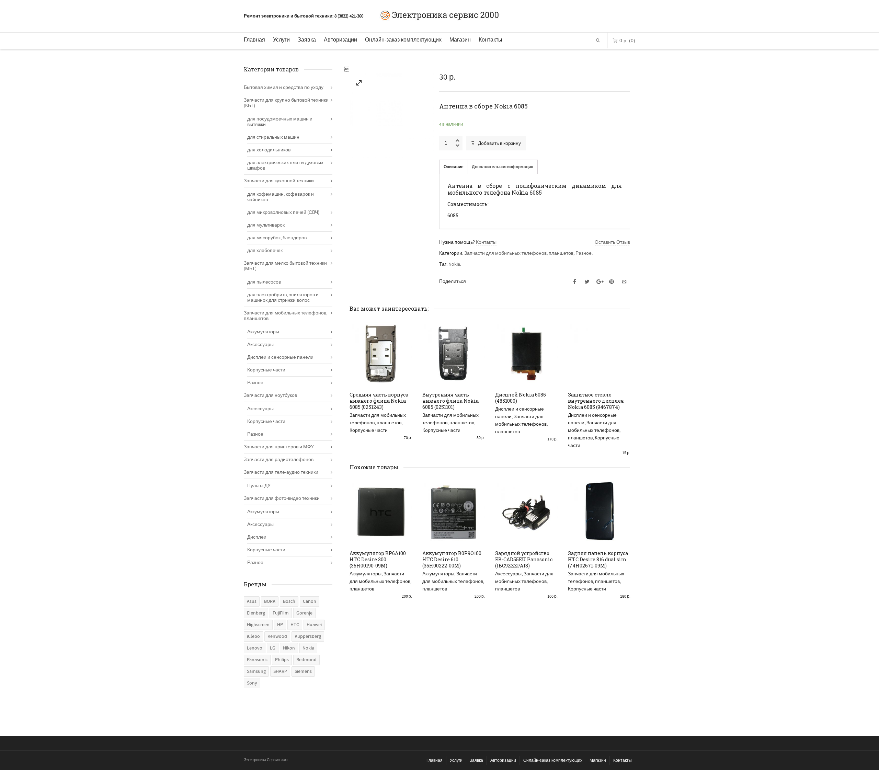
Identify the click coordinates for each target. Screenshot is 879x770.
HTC (294, 625)
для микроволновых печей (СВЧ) (283, 212)
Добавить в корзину (499, 143)
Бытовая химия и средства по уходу (283, 87)
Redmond (306, 660)
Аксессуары (508, 574)
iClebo (253, 636)
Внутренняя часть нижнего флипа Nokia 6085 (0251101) (450, 400)
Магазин (460, 40)
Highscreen (258, 625)
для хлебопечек (265, 251)
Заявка (307, 40)
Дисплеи (256, 537)
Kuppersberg (308, 636)
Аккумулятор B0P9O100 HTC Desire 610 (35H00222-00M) (451, 559)
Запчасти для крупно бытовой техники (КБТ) (286, 103)
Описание (454, 167)
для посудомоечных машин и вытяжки (279, 122)
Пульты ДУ (259, 486)
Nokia (454, 264)
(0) (627, 40)
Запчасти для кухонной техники (279, 181)
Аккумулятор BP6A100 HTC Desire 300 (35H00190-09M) (378, 559)
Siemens (303, 671)
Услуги (281, 40)
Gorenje (304, 613)
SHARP (280, 671)
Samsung (256, 671)
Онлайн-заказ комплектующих (403, 40)
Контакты (490, 40)
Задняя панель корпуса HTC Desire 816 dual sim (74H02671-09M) (598, 559)
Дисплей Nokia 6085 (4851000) (520, 397)
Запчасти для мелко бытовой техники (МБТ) (285, 266)
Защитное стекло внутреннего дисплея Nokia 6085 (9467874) (596, 400)
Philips (282, 660)
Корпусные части (369, 430)
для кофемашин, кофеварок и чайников (280, 197)
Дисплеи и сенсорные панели (280, 357)
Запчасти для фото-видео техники (282, 498)
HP (280, 625)
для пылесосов (264, 282)
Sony (252, 683)
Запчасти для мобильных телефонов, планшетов (518, 253)
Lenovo (254, 648)
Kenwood (277, 636)
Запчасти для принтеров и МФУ (279, 447)
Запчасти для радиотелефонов (278, 460)
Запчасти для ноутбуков (270, 395)
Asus (251, 601)
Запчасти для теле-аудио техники (281, 472)
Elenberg (256, 613)
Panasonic (257, 660)
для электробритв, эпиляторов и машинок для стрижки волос (283, 297)
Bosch (289, 601)
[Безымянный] (359, 84)
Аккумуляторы (365, 574)
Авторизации (340, 40)
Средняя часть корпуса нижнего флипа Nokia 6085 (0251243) (379, 400)
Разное (583, 253)
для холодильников (268, 150)
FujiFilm (281, 613)
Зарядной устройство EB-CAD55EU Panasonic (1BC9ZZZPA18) (523, 559)
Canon (309, 601)
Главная (254, 40)
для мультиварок (266, 225)
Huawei (314, 625)
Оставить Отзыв (612, 242)
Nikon (289, 648)
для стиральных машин (273, 137)
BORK (269, 601)
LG (272, 648)
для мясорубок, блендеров (277, 238)
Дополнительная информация (502, 167)
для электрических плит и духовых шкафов (285, 165)
